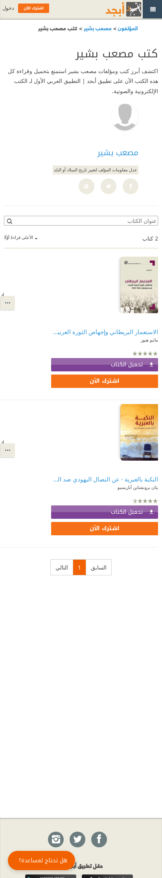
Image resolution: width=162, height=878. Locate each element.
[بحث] (9, 220)
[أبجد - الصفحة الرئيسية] (113, 9)
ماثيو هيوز (149, 340)
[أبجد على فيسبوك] (98, 840)
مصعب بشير (97, 28)
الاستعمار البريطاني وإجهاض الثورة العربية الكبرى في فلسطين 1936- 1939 (104, 332)
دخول (8, 8)
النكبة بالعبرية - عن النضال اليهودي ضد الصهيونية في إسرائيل (104, 479)
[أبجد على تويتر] (77, 840)
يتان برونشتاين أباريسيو (138, 487)
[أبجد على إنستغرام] (55, 840)
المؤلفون (127, 28)
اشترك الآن (105, 381)
